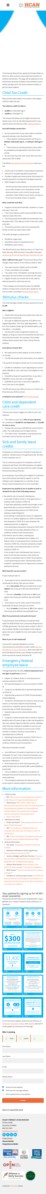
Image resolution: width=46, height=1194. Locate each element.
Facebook (5, 1024)
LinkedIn (31, 1024)
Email (4, 1067)
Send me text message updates (17, 1090)
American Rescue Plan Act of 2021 (17, 853)
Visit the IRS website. (31, 397)
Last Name (6, 1056)
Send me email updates (14, 1087)
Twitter (21, 1024)
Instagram (14, 1024)
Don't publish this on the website (18, 1094)
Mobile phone (7, 1077)
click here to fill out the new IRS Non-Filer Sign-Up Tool (22, 255)
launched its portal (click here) (22, 163)
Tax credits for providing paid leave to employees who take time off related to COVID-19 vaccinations (22, 831)
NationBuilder (14, 1186)
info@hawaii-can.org (10, 1131)
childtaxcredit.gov (34, 124)
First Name (6, 1046)
